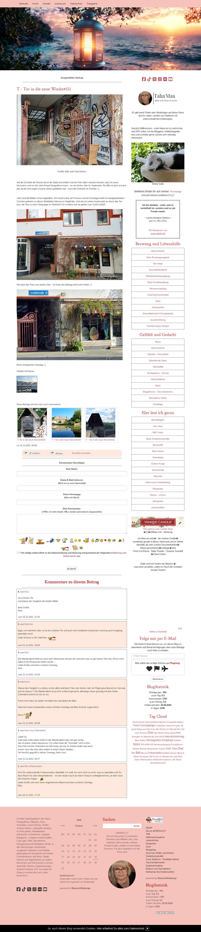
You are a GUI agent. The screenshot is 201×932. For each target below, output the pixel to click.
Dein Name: (72, 469)
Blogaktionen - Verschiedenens (158, 391)
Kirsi (26, 652)
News (158, 342)
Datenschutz (76, 3)
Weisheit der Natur (158, 360)
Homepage (176, 191)
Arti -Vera (157, 426)
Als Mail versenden (81, 453)
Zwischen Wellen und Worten (160, 853)
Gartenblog (158, 457)
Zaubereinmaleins (154, 865)
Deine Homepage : (72, 496)
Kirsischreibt (158, 470)
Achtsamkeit (158, 307)
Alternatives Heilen (158, 398)
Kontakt (46, 3)
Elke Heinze (158, 451)
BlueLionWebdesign (81, 888)
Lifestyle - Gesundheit (157, 354)
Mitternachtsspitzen (155, 837)
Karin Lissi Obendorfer (35, 730)
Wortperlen (158, 501)
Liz (18, 445)
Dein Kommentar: (72, 510)
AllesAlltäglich (158, 420)
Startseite (23, 3)
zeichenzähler (158, 507)
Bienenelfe (158, 445)
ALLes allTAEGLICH (156, 831)
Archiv (35, 3)
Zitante (149, 827)
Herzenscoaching (157, 288)
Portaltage (158, 404)
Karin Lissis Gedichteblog (158, 482)
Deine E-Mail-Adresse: (72, 481)
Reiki (158, 301)
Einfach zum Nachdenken (158, 868)
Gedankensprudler (155, 856)
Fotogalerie (92, 3)
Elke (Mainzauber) (33, 766)
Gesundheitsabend (158, 269)
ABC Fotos (158, 432)
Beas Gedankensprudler (158, 438)
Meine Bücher (158, 251)
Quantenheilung (157, 320)
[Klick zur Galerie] (70, 129)
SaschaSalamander (155, 862)
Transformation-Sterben (158, 326)
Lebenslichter (152, 840)
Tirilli (148, 834)
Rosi (26, 591)
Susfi (148, 846)
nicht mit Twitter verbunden (52, 453)
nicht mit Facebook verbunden (25, 453)
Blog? (171, 195)
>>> (95, 825)
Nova (27, 681)
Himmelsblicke (158, 379)
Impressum (60, 3)
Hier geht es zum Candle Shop (158, 529)
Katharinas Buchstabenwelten (160, 872)
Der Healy (158, 263)
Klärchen (28, 624)
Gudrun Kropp (158, 463)
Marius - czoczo (158, 495)
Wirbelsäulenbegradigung (158, 276)
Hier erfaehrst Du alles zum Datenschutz (120, 928)
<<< (63, 825)
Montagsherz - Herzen (158, 373)
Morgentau (158, 488)
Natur (158, 385)
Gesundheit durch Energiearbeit (158, 313)
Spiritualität (158, 366)
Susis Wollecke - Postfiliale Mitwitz (162, 859)
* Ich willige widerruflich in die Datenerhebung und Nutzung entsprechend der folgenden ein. (72, 554)
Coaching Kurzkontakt (158, 295)
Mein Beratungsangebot (158, 257)
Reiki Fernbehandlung (157, 282)
